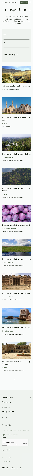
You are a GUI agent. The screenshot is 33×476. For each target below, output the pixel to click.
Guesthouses (7, 398)
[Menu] (30, 2)
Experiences (7, 407)
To (4, 42)
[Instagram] (6, 418)
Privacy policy (6, 461)
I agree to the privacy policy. (11, 435)
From (5, 34)
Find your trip (9, 54)
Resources (6, 402)
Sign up (5, 450)
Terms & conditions (7, 458)
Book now (24, 2)
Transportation (8, 412)
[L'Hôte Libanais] (9, 2)
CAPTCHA (4, 437)
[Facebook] (2, 418)
